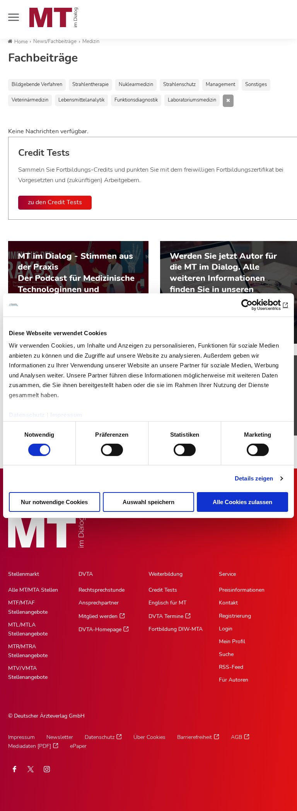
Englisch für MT (167, 602)
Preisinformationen (242, 590)
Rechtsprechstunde (102, 590)
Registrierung (235, 616)
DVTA (86, 574)
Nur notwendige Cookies (54, 502)
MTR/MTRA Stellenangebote (28, 651)
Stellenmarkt (23, 574)
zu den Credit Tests (55, 202)
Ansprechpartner (99, 602)
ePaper (78, 746)
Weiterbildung (165, 574)
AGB (236, 737)
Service (227, 574)
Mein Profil (232, 641)
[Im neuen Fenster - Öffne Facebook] (14, 769)
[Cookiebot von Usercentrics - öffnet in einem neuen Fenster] (254, 304)
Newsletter (59, 737)
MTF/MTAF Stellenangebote (28, 607)
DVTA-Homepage (100, 629)
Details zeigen (254, 478)
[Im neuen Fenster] (30, 769)
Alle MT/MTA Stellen (33, 590)
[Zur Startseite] (53, 17)
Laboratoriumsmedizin (192, 99)
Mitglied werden (98, 616)
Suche (226, 654)
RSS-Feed (231, 667)
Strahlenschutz (179, 84)
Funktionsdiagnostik (136, 99)
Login (225, 628)
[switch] (105, 448)
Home (21, 41)
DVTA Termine (165, 616)
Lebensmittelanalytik (81, 99)
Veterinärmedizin (30, 99)
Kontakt (228, 602)
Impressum (66, 414)
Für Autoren (233, 680)
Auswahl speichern (148, 502)
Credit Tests (162, 590)
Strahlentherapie (90, 84)
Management (220, 84)
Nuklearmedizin (136, 84)
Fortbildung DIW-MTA (175, 629)
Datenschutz (27, 414)
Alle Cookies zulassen (242, 502)
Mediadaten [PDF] (29, 746)
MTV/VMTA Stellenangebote (28, 673)
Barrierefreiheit (194, 737)
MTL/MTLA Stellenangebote (28, 629)
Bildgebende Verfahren (37, 84)
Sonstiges (256, 84)
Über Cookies (149, 737)
